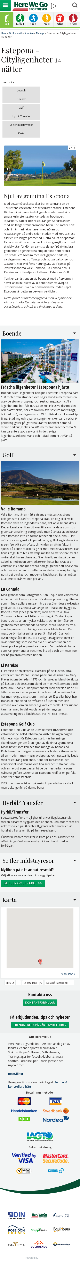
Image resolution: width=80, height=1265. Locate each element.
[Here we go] (39, 1216)
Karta (21, 133)
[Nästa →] (71, 166)
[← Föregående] (8, 166)
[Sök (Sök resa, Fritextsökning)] (75, 5)
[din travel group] (16, 1216)
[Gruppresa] (39, 1230)
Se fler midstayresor (21, 125)
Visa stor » (68, 974)
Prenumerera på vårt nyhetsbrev (40, 1025)
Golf (21, 107)
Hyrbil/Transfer (21, 116)
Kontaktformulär (40, 1002)
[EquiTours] (61, 1230)
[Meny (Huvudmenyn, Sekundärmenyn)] (5, 5)
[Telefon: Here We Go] (64, 4)
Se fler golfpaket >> (23, 883)
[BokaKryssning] (61, 1244)
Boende (21, 99)
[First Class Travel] (61, 1216)
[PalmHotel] (16, 1244)
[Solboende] (39, 1245)
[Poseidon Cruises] (16, 1230)
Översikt (21, 90)
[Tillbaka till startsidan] (30, 6)
